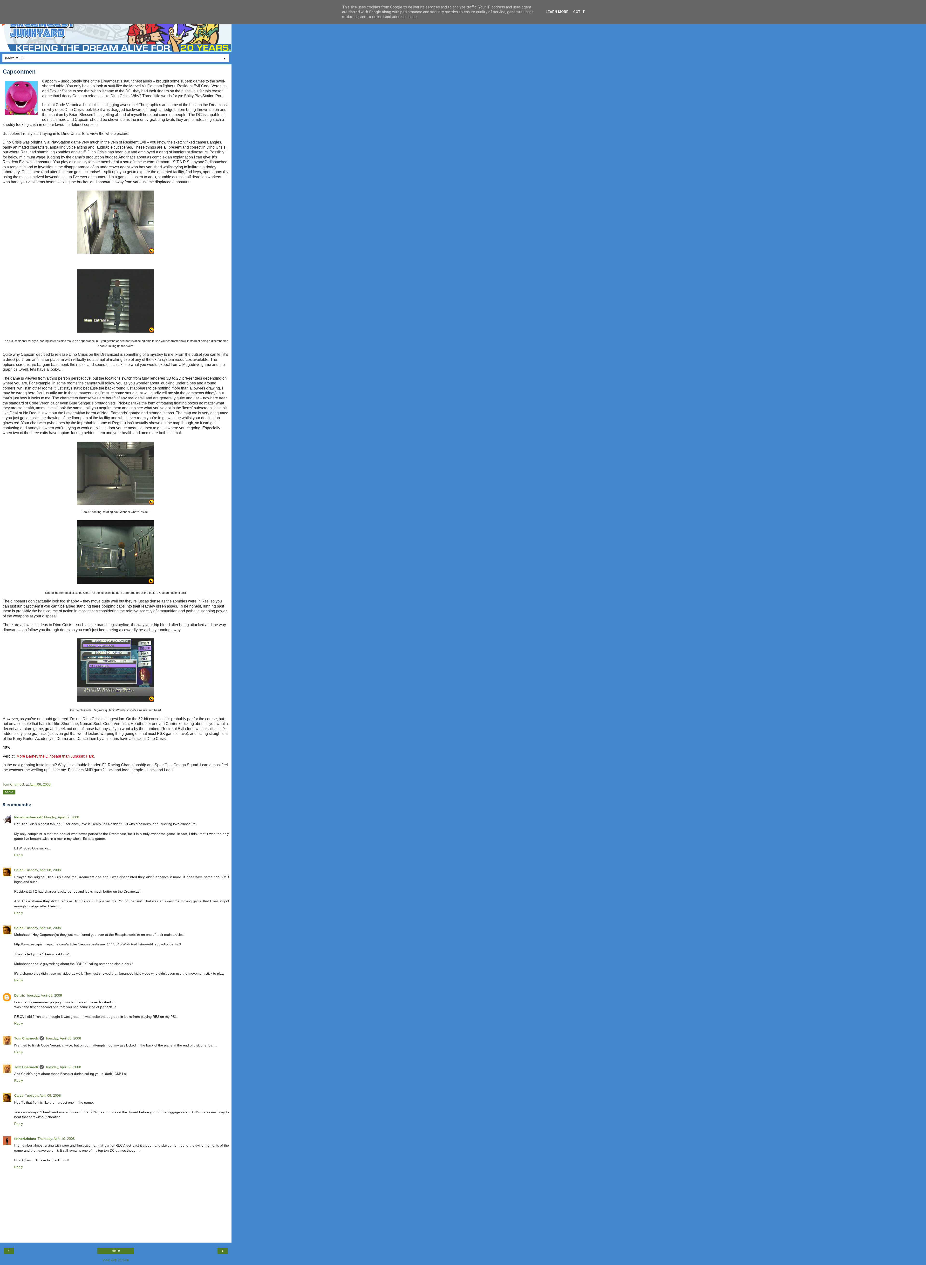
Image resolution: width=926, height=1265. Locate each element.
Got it (579, 12)
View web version (115, 1260)
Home (116, 1250)
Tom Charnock (26, 1038)
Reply (18, 855)
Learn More (557, 12)
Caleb (19, 870)
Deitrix (19, 995)
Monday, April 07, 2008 (61, 817)
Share (9, 792)
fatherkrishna (25, 1139)
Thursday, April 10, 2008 (56, 1139)
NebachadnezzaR (28, 817)
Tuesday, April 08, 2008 (43, 870)
